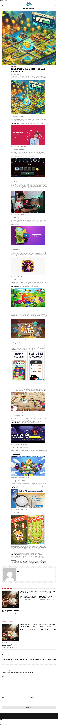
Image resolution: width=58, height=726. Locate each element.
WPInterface (30, 716)
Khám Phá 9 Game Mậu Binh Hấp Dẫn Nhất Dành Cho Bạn (10, 611)
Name (3, 692)
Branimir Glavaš (29, 9)
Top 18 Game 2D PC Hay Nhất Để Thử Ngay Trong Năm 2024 (47, 597)
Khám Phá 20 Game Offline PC (40, 562)
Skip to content (3, 0)
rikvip (1, 719)
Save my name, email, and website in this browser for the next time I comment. (20, 703)
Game (15, 66)
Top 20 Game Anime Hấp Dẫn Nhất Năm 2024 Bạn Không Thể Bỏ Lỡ (28, 597)
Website (32, 697)
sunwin (1, 722)
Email (3, 697)
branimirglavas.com (14, 123)
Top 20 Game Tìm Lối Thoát (23, 561)
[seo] (9, 574)
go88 (1, 724)
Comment (4, 676)
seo (21, 74)
